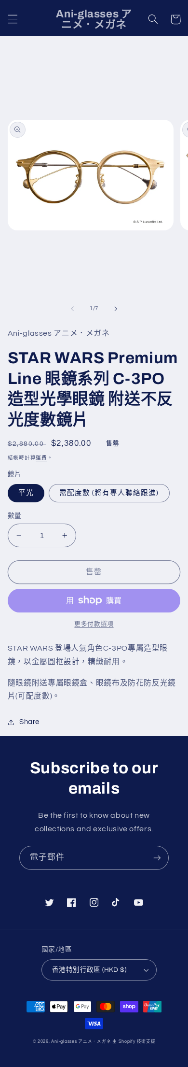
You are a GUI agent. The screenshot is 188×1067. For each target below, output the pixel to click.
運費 (41, 457)
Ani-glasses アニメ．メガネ (81, 1041)
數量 (15, 515)
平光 (26, 493)
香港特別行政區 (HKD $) (89, 970)
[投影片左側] (72, 308)
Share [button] (29, 722)
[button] (12, 19)
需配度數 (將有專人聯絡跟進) (109, 493)
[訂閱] (157, 857)
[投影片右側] (115, 308)
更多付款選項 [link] (93, 624)
